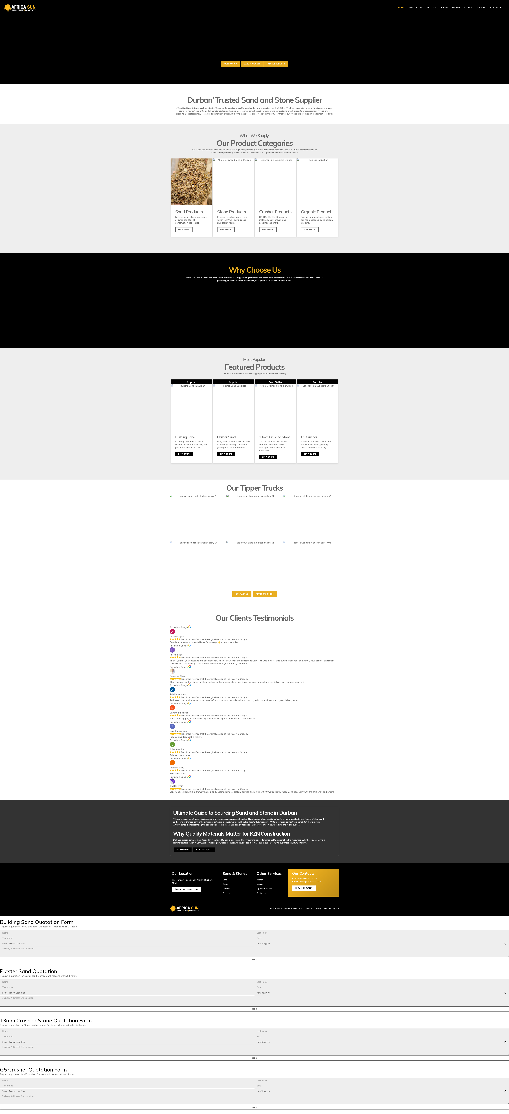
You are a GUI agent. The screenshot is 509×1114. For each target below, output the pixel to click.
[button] (310, 229)
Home (401, 7)
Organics (431, 7)
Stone (419, 7)
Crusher (444, 7)
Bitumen (468, 7)
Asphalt (456, 7)
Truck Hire (481, 7)
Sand (410, 7)
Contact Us (496, 7)
